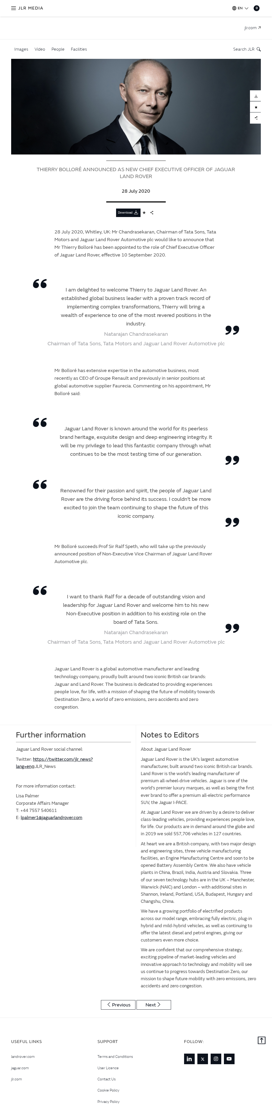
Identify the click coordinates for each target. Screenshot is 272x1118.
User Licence (108, 1068)
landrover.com (23, 1056)
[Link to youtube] (229, 1059)
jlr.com (16, 1079)
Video (40, 49)
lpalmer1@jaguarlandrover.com (51, 817)
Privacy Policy (108, 1101)
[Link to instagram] (216, 1059)
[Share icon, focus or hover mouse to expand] (152, 213)
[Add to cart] (144, 213)
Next (151, 1005)
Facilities (79, 49)
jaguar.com (20, 1068)
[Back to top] (262, 1040)
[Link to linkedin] (189, 1059)
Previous (121, 1005)
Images (21, 49)
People (58, 49)
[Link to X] (202, 1059)
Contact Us (106, 1079)
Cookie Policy (108, 1090)
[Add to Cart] (255, 106)
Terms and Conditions (115, 1056)
